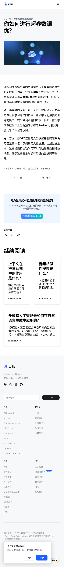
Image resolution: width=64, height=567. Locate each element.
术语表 (7, 507)
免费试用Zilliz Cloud (32, 216)
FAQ (9, 19)
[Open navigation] (58, 4)
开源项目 (39, 418)
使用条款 (7, 532)
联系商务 (39, 492)
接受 (42, 557)
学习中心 (7, 471)
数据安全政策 (39, 532)
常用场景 (7, 476)
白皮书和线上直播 (11, 492)
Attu (6, 438)
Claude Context (11, 453)
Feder (6, 448)
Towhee (7, 433)
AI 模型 (7, 497)
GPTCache (8, 428)
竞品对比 (7, 487)
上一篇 (19, 178)
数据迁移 (39, 428)
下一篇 (45, 178)
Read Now (13, 298)
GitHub (7, 502)
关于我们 (39, 466)
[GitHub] (21, 384)
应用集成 (39, 433)
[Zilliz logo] (8, 4)
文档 (37, 413)
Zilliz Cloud (9, 413)
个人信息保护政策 (22, 532)
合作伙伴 (39, 481)
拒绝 (29, 557)
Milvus (7, 418)
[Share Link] (18, 235)
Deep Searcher (11, 423)
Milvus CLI (8, 443)
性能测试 (39, 423)
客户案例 (7, 481)
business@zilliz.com (13, 374)
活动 (37, 487)
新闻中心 (39, 476)
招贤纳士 (39, 471)
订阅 (51, 397)
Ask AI (54, 560)
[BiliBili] (15, 384)
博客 (6, 466)
